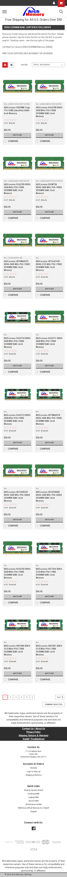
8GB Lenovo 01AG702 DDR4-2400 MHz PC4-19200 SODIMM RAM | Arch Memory (17, 573)
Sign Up (37, 771)
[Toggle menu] (4, 11)
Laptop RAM (34, 797)
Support (33, 811)
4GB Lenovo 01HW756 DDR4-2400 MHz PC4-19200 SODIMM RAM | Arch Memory (49, 188)
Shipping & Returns (34, 775)
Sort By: (24, 64)
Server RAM (33, 801)
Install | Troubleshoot (33, 739)
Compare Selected (53, 704)
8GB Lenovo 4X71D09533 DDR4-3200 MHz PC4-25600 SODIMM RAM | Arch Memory (17, 496)
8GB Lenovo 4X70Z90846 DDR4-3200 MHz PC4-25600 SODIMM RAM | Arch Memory (49, 496)
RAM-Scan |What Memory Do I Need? (33, 808)
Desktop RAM (33, 794)
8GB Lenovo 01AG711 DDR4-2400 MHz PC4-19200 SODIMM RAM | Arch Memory (49, 342)
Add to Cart (17, 135)
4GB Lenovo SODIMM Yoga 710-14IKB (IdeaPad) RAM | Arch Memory (17, 110)
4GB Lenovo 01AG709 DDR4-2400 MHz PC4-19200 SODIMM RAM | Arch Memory (17, 188)
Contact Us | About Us (33, 728)
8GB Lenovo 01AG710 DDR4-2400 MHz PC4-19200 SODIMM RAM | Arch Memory (17, 342)
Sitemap (27, 874)
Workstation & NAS (34, 804)
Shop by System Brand (33, 790)
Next (59, 697)
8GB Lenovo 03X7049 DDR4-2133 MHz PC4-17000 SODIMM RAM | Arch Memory (17, 650)
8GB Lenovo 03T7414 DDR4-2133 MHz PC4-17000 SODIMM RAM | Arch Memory (49, 573)
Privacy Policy (33, 732)
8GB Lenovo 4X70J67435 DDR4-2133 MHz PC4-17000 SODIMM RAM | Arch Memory (49, 265)
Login (29, 771)
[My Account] (54, 3)
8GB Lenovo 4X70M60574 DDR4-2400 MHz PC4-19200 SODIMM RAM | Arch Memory (49, 419)
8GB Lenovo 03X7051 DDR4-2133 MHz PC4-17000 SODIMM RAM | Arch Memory (49, 650)
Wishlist (33, 768)
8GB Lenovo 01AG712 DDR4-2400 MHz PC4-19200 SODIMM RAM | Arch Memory (17, 419)
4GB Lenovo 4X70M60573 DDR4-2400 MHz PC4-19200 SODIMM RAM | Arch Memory (17, 265)
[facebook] (34, 828)
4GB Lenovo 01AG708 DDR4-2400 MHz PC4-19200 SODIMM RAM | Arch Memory (49, 112)
